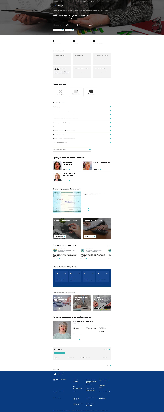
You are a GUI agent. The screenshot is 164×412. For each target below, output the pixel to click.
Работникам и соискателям (77, 388)
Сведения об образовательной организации (91, 382)
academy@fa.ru (88, 399)
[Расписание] (89, 1)
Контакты (100, 387)
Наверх (108, 365)
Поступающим (59, 10)
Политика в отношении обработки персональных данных (61, 410)
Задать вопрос (85, 210)
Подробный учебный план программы (59, 149)
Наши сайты (56, 1)
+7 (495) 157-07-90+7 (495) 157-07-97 (76, 399)
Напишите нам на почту (89, 236)
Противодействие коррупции (91, 379)
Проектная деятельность (90, 390)
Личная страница (66, 169)
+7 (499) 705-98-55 (76, 404)
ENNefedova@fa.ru (105, 357)
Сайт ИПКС (106, 349)
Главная (54, 10)
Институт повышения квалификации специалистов (61, 18)
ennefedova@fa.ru (76, 328)
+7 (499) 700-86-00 (89, 405)
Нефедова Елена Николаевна (83, 321)
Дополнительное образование (78, 384)
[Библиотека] (91, 1)
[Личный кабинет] (95, 1)
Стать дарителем (102, 385)
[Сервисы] (93, 1)
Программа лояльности (90, 388)
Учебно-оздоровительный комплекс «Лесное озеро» (90, 386)
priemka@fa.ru (75, 400)
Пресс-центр (62, 1)
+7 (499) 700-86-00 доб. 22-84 (91, 328)
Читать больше (55, 258)
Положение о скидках (59, 236)
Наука (74, 386)
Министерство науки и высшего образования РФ (104, 389)
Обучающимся (75, 381)
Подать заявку (85, 208)
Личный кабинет (89, 384)
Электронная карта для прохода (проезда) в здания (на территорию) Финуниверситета (104, 379)
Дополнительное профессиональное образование (87, 10)
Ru (102, 1)
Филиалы (74, 391)
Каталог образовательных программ (70, 10)
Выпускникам (75, 383)
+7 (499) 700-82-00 (102, 398)
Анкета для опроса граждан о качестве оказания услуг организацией (104, 382)
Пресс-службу (61, 390)
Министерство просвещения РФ (104, 391)
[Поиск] (97, 1)
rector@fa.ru (101, 399)
